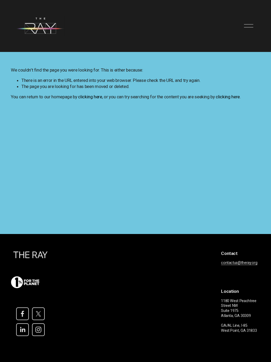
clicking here (90, 96)
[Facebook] (22, 313)
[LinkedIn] (22, 329)
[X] (38, 313)
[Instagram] (38, 329)
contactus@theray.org (239, 263)
